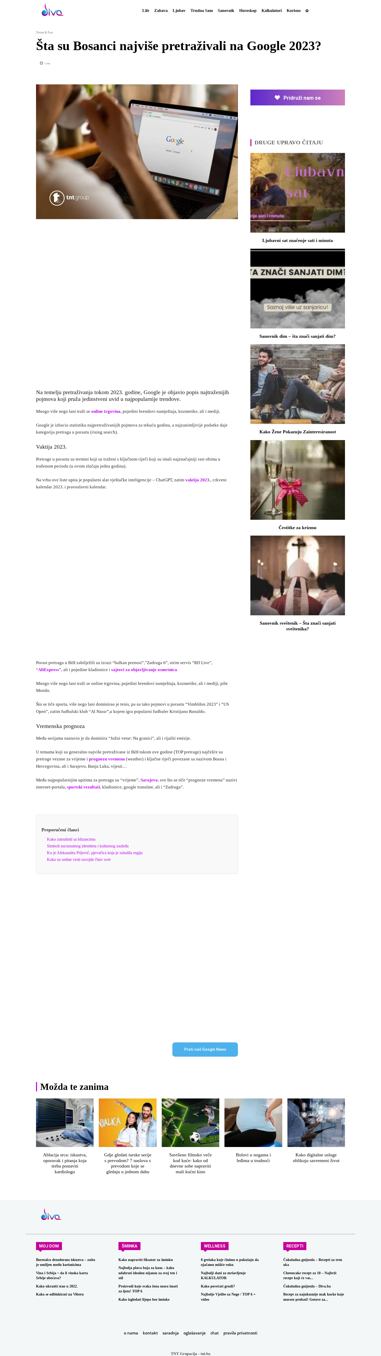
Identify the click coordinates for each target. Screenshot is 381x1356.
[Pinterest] (304, 63)
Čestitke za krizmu (297, 527)
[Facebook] (280, 63)
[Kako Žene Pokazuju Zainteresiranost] (297, 384)
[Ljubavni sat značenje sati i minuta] (297, 193)
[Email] (328, 63)
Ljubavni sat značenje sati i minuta (297, 240)
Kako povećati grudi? (218, 1286)
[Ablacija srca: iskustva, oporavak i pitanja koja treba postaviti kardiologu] (65, 1122)
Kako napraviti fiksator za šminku (145, 1260)
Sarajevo (149, 780)
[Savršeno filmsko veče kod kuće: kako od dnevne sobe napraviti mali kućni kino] (190, 1122)
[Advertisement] (137, 301)
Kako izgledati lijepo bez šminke (144, 1299)
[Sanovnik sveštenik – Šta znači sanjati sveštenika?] (297, 575)
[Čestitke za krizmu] (297, 480)
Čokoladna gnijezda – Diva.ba (307, 1286)
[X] (292, 63)
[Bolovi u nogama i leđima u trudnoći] (253, 1122)
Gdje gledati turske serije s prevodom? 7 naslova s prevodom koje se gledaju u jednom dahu (127, 1163)
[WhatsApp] (316, 63)
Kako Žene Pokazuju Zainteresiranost (297, 431)
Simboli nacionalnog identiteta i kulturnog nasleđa (88, 846)
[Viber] (340, 63)
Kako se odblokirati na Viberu (60, 1294)
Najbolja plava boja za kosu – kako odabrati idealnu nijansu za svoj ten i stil (147, 1273)
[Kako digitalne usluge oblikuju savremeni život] (316, 1122)
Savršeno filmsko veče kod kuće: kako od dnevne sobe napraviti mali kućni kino (190, 1163)
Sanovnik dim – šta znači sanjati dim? (297, 336)
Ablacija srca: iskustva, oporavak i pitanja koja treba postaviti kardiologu (65, 1163)
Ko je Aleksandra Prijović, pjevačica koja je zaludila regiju (95, 853)
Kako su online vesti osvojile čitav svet (78, 859)
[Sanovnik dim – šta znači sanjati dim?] (297, 288)
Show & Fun (44, 32)
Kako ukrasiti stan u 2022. (57, 1286)
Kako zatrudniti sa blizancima (71, 839)
